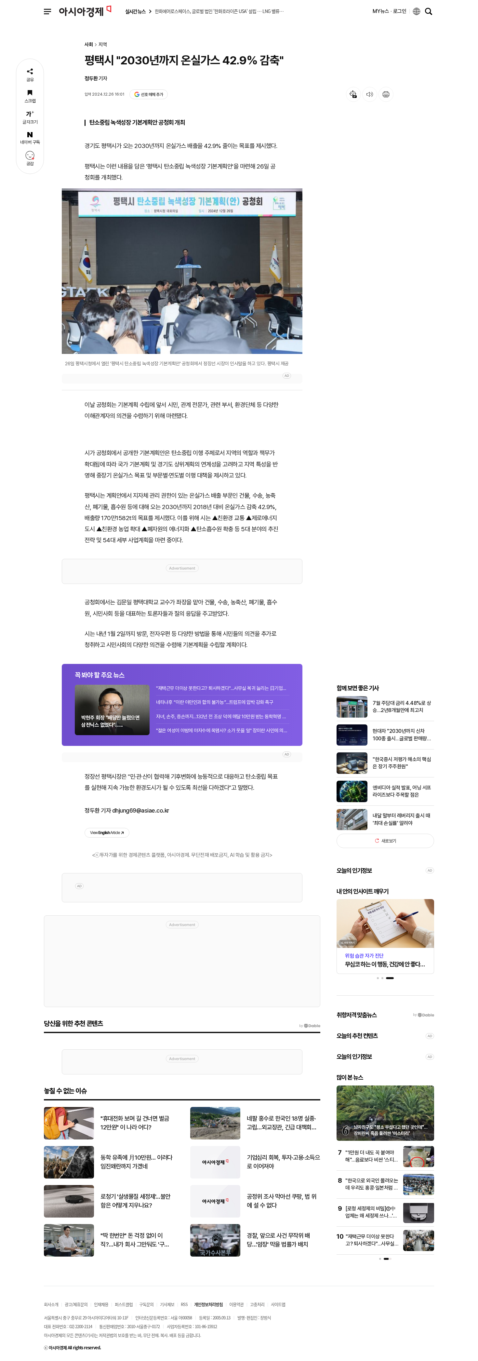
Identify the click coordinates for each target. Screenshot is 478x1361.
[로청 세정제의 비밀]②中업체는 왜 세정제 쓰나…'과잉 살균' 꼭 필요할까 (371, 1216)
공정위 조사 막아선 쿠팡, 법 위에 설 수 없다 (281, 1201)
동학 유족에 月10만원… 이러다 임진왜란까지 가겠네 (136, 1162)
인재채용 (101, 1304)
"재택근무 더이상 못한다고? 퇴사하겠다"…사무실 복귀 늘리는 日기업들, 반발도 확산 (222, 688)
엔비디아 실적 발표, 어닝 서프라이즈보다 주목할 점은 (402, 791)
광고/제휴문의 (76, 1304)
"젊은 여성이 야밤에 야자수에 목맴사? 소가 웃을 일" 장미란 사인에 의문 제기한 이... (222, 731)
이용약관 (236, 1304)
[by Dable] (309, 1026)
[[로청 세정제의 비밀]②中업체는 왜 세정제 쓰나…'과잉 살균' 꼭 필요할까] (418, 1221)
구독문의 (146, 1304)
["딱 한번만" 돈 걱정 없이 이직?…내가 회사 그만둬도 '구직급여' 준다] (69, 1255)
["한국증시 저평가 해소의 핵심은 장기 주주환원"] (352, 772)
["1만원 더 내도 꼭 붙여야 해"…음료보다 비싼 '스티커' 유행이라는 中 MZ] (418, 1165)
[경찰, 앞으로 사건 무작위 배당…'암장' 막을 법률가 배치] (215, 1255)
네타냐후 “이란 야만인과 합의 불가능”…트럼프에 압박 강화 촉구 (214, 702)
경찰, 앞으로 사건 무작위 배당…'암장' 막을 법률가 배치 (278, 1240)
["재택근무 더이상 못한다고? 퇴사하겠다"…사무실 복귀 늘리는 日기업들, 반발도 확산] (418, 1249)
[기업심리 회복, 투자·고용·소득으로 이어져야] (215, 1177)
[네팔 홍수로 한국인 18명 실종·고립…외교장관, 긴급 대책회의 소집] (215, 1138)
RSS (184, 1304)
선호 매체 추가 (152, 94)
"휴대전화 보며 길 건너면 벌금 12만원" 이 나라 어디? (134, 1123)
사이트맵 (278, 1304)
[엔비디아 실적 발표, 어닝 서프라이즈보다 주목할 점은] (352, 800)
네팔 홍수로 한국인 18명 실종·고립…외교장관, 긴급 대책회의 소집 (281, 1123)
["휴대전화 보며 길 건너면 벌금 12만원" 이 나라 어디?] (69, 1138)
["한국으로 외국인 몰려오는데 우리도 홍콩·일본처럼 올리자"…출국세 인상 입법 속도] (418, 1193)
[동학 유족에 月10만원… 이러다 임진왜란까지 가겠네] (69, 1177)
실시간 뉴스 (135, 11)
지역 (103, 44)
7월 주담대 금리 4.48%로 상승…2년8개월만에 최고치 (402, 706)
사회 (89, 44)
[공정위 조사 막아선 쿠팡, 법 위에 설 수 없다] (215, 1216)
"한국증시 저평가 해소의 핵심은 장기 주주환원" (402, 763)
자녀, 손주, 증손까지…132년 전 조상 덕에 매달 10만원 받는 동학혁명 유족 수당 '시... (222, 717)
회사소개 (51, 1304)
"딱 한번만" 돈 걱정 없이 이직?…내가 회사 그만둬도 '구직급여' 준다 (134, 1240)
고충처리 (257, 1304)
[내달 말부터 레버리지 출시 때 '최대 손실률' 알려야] (352, 828)
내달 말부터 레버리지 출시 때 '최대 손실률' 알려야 (401, 819)
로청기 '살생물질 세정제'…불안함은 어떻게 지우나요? (135, 1201)
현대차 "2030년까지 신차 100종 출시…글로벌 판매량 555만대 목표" (400, 735)
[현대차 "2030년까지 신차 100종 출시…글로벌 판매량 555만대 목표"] (352, 744)
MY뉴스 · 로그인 (389, 11)
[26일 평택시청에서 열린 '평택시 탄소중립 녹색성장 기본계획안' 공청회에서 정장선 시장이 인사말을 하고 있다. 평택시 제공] (182, 271)
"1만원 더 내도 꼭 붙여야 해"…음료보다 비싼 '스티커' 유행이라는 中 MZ (369, 1160)
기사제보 (167, 1304)
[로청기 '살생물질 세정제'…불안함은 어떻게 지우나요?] (69, 1216)
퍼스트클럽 (124, 1304)
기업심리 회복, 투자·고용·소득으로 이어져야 (283, 1162)
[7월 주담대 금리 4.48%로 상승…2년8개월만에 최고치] (352, 716)
